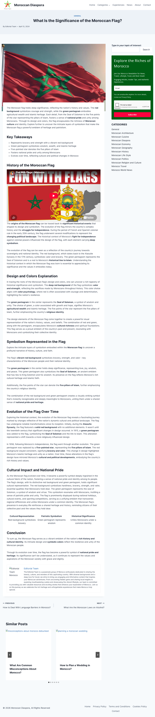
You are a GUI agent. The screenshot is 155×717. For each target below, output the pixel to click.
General (77, 16)
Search (146, 49)
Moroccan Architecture (123, 133)
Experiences (118, 5)
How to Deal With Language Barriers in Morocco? (27, 605)
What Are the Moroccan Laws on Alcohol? (84, 605)
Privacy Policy (99, 706)
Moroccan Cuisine (120, 137)
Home (92, 5)
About (138, 5)
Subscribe (132, 115)
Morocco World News (122, 170)
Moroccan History (120, 151)
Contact (147, 5)
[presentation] (28, 644)
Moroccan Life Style (121, 155)
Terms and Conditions (119, 706)
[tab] (48, 682)
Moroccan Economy (121, 144)
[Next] (98, 655)
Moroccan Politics (120, 159)
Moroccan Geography (122, 148)
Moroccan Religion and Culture (126, 162)
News (129, 5)
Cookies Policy (140, 706)
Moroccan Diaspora (121, 140)
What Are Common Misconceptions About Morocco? (23, 669)
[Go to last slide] (10, 655)
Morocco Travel (119, 166)
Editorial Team (10, 26)
